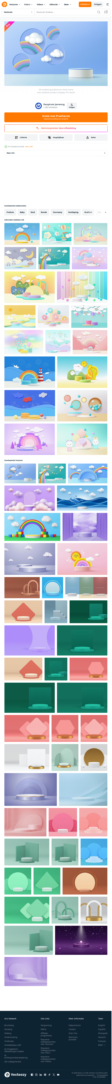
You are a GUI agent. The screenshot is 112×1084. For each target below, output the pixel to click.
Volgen (72, 107)
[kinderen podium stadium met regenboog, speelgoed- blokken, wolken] (32, 526)
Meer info (10, 151)
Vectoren (13, 4)
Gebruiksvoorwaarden (83, 1074)
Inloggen (98, 4)
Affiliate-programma (46, 1033)
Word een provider (73, 1037)
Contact (72, 1028)
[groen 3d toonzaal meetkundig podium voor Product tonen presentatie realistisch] (88, 610)
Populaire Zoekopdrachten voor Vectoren (48, 1040)
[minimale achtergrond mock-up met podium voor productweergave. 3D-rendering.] (20, 315)
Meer (66, 4)
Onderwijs (9, 1040)
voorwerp (57, 211)
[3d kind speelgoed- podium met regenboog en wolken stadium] (87, 472)
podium (10, 211)
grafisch (88, 211)
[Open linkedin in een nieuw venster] (41, 1073)
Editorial (54, 4)
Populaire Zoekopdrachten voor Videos (48, 1057)
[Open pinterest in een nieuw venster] (45, 1073)
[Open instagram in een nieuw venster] (36, 1073)
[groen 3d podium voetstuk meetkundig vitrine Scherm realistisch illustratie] (56, 667)
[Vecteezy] (4, 4)
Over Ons (73, 1032)
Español (99, 1028)
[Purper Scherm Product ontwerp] (81, 938)
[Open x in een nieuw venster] (54, 1073)
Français (100, 1040)
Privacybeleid (100, 1074)
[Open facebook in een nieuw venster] (32, 1073)
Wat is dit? (29, 146)
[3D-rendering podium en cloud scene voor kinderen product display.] (20, 472)
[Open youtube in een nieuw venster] (58, 1073)
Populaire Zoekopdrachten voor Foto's (48, 1049)
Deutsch (100, 1036)
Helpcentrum (75, 1024)
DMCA (43, 1028)
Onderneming (10, 1036)
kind (33, 211)
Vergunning (46, 1024)
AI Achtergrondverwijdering (16, 1055)
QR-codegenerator (12, 1060)
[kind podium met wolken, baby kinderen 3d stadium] (29, 496)
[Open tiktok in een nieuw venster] (49, 1073)
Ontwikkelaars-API (12, 1044)
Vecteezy (8, 1028)
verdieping (73, 211)
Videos (40, 4)
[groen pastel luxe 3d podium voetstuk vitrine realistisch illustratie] (64, 756)
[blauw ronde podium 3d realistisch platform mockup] (83, 788)
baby (22, 211)
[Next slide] (101, 211)
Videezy (7, 1032)
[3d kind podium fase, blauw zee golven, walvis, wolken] (82, 496)
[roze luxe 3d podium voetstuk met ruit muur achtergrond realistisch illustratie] (26, 727)
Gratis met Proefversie (56, 117)
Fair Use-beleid (97, 1075)
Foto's (27, 4)
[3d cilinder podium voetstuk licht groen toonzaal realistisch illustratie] (64, 850)
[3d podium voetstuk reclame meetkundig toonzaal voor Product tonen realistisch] (22, 586)
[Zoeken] (98, 12)
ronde (44, 211)
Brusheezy (9, 1024)
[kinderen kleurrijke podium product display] (20, 257)
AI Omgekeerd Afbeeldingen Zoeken (14, 1048)
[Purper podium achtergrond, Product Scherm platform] (25, 970)
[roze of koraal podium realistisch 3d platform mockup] (25, 821)
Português (101, 1032)
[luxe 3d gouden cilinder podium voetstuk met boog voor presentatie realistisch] (94, 908)
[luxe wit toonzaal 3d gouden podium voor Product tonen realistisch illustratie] (26, 756)
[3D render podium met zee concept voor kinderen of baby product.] (29, 370)
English (99, 1024)
